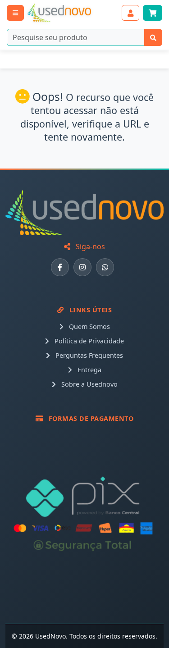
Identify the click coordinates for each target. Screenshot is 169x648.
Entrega (88, 369)
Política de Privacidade (88, 341)
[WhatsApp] (105, 267)
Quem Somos (88, 326)
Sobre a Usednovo (88, 384)
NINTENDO (27, 59)
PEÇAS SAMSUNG (91, 59)
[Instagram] (82, 267)
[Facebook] (60, 267)
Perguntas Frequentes (88, 355)
